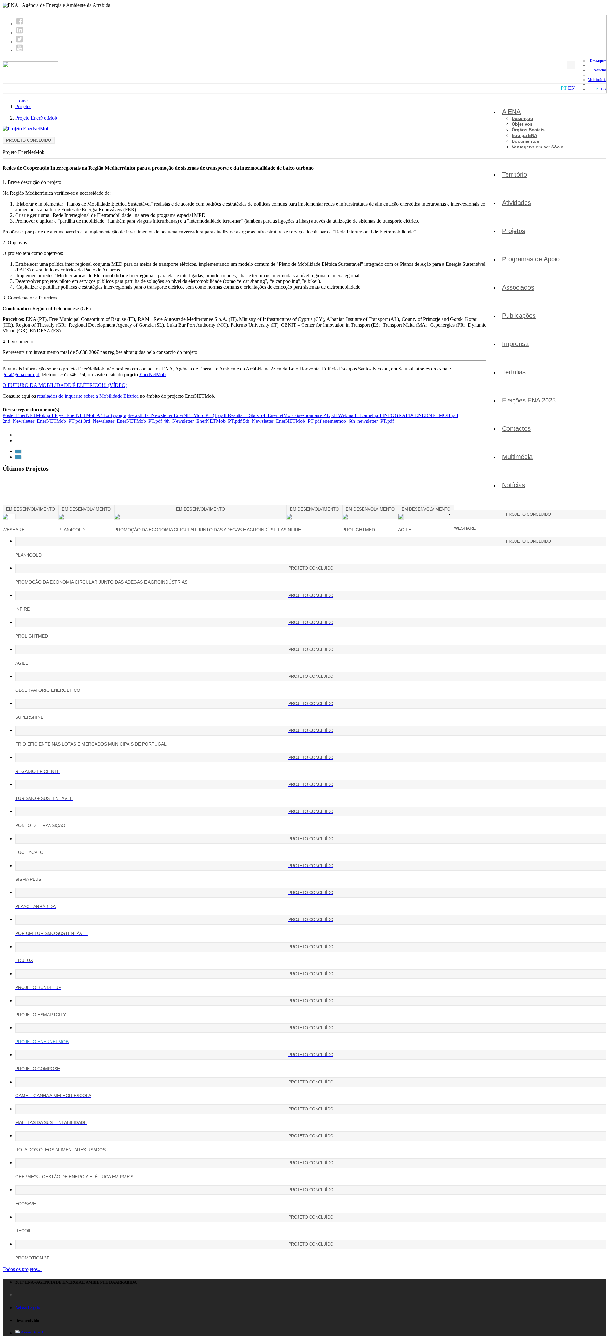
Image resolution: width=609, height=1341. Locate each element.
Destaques (598, 60)
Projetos (513, 230)
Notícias (599, 70)
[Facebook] (19, 24)
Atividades (516, 202)
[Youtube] (19, 50)
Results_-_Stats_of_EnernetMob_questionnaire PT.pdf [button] (283, 415)
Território (514, 174)
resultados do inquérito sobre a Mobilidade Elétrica (88, 396)
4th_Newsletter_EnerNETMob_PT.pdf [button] (203, 421)
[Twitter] (19, 41)
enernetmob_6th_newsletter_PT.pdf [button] (358, 421)
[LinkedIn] (19, 32)
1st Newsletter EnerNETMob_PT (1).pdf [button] (186, 415)
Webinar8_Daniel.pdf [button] (360, 415)
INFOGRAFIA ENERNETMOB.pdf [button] (420, 415)
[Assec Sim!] (29, 1333)
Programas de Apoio (531, 259)
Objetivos (522, 124)
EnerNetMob (152, 374)
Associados (518, 287)
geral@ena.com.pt (21, 374)
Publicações (519, 315)
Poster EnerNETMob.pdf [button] (29, 415)
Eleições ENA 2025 (529, 400)
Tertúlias (514, 372)
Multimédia (597, 79)
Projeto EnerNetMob (36, 118)
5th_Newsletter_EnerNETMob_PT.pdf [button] (283, 421)
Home (21, 100)
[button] (18, 451)
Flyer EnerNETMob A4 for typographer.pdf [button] (99, 415)
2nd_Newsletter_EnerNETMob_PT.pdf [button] (43, 421)
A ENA (511, 111)
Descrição (522, 118)
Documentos (525, 141)
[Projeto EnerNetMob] (26, 128)
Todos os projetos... (22, 1269)
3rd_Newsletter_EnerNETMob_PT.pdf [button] (123, 421)
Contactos (516, 428)
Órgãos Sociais (528, 129)
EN (603, 89)
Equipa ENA (524, 135)
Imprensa (515, 343)
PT (597, 89)
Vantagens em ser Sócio (538, 146)
